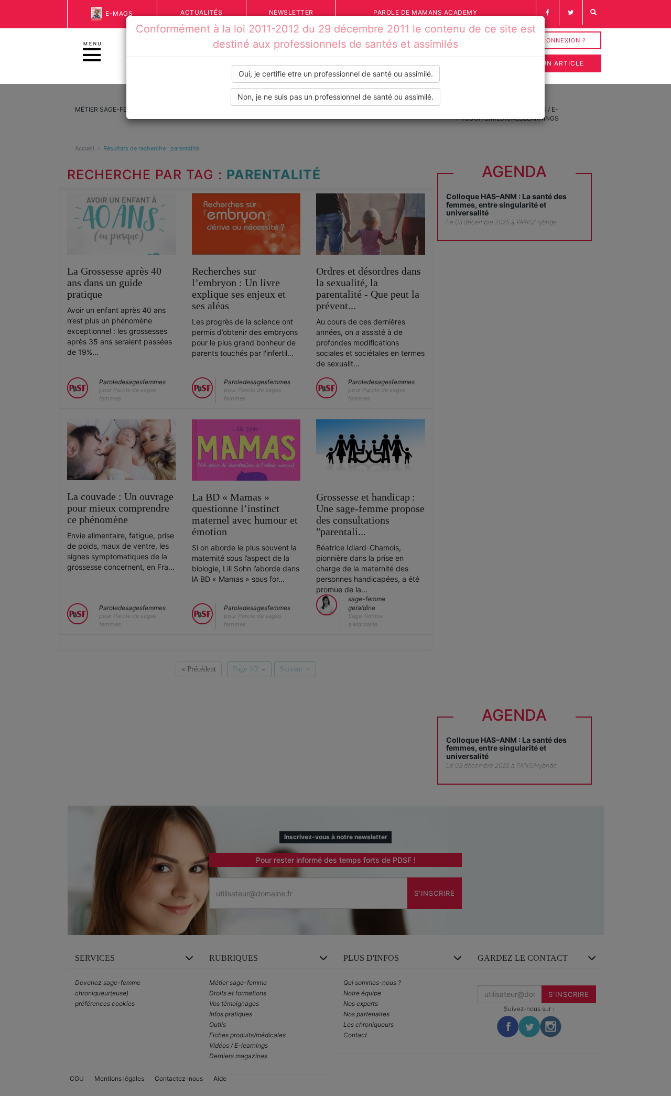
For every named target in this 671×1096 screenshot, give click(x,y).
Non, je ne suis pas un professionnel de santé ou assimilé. (335, 96)
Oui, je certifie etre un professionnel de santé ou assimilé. (336, 73)
